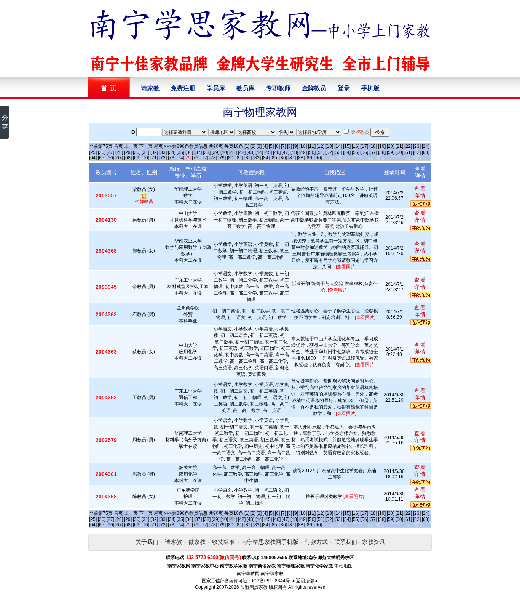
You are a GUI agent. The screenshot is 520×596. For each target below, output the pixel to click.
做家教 (197, 541)
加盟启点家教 (254, 587)
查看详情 (420, 192)
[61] (408, 152)
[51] (320, 152)
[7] (283, 146)
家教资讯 (373, 541)
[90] (318, 157)
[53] (338, 152)
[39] (215, 152)
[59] (390, 152)
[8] (289, 146)
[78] (213, 157)
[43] (250, 152)
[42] (242, 152)
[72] (163, 157)
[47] (285, 152)
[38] (207, 152)
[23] (417, 146)
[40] (224, 152)
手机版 (370, 88)
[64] (93, 157)
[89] (309, 157)
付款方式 (316, 541)
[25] (93, 152)
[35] (180, 152)
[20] (390, 146)
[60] (399, 152)
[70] (145, 157)
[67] (119, 157)
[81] (239, 157)
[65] (101, 157)
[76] (195, 157)
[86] (283, 157)
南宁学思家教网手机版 (269, 541)
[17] (364, 146)
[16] (355, 146)
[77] (204, 157)
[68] (128, 157)
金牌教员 (314, 88)
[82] (248, 157)
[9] (295, 146)
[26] (101, 152)
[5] (271, 146)
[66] (110, 157)
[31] (145, 152)
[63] (425, 152)
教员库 (245, 88)
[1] (246, 146)
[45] (268, 152)
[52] (329, 152)
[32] (154, 152)
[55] (355, 152)
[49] (303, 152)
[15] (347, 146)
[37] (198, 152)
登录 (344, 88)
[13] (329, 146)
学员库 (216, 88)
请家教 (150, 88)
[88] (301, 157)
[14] (338, 146)
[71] (154, 157)
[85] (274, 157)
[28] (119, 152)
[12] (320, 146)
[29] (128, 152)
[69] (136, 157)
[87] (292, 157)
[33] (163, 152)
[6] (277, 146)
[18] (373, 146)
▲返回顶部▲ (305, 580)
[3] (259, 146)
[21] (399, 146)
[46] (277, 152)
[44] (259, 152)
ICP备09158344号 (271, 580)
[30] (136, 152)
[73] (171, 157)
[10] (303, 146)
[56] (364, 152)
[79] (222, 157)
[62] (417, 152)
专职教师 (278, 88)
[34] (171, 152)
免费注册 (183, 88)
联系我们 (345, 541)
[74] (180, 157)
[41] (233, 152)
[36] (189, 152)
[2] (252, 146)
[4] (265, 146)
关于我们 (147, 541)
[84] (266, 157)
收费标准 (223, 541)
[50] (312, 152)
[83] (257, 157)
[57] (373, 152)
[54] (347, 152)
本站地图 (343, 566)
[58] (382, 152)
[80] (230, 157)
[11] (312, 146)
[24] (425, 146)
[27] (110, 152)
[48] (294, 152)
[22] (408, 146)
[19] (382, 146)
